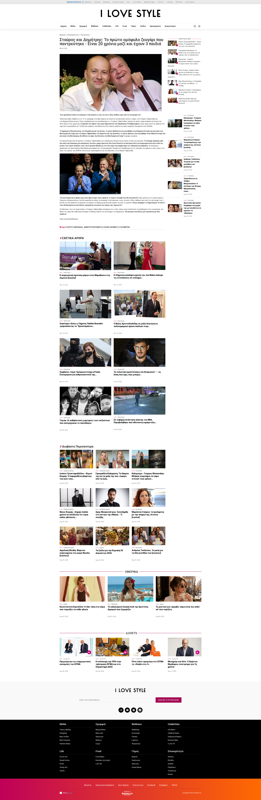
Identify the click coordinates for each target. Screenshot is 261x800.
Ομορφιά (83, 26)
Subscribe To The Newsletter (168, 700)
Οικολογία (85, 35)
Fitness (134, 737)
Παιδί (62, 764)
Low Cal (99, 764)
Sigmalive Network (74, 2)
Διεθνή (170, 764)
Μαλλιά (99, 740)
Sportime (106, 2)
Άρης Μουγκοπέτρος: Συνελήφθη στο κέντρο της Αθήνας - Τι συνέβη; (112, 514)
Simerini (97, 2)
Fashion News (65, 744)
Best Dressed (65, 740)
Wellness (94, 26)
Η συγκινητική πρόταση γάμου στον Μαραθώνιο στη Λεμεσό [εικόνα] (85, 276)
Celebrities (106, 26)
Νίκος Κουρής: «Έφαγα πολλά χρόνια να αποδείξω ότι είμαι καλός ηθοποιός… (74, 514)
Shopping (63, 733)
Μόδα (72, 26)
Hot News (139, 471)
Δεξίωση (135, 764)
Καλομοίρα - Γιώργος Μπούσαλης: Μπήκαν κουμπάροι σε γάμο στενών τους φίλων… (148, 476)
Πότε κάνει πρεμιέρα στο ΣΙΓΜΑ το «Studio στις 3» (147, 662)
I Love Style (136, 2)
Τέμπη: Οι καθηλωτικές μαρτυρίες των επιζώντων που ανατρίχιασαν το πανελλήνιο (85, 421)
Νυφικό (135, 757)
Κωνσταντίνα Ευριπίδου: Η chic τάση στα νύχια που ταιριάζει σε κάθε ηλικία (82, 608)
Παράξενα (172, 767)
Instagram (163, 785)
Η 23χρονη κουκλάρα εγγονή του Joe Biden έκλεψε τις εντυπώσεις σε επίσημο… (138, 276)
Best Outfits (64, 737)
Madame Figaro (149, 2)
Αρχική (63, 26)
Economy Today (118, 2)
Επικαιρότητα (73, 35)
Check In (161, 2)
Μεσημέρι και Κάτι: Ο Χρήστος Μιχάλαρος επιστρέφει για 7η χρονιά (183, 664)
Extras (170, 774)
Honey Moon (136, 767)
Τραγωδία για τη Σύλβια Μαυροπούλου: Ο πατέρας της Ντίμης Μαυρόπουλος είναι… (192, 184)
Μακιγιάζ (114, 604)
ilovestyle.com (197, 793)
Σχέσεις (135, 740)
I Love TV (67, 659)
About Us (87, 785)
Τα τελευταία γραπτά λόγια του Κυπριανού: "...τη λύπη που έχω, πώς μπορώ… (137, 373)
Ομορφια (131, 571)
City (128, 2)
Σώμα (65, 604)
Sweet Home (64, 760)
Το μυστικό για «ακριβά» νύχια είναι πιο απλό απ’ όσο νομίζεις (178, 608)
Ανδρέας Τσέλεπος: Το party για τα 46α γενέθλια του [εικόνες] (147, 551)
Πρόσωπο (99, 737)
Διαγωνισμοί (170, 26)
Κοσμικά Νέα (173, 740)
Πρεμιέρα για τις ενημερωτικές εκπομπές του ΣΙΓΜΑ (75, 662)
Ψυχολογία (136, 744)
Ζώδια (143, 26)
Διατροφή (136, 733)
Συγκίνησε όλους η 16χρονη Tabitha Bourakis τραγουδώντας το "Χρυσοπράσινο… (81, 324)
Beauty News (101, 730)
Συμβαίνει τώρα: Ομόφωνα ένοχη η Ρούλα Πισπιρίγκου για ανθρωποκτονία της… (80, 373)
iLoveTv (131, 633)
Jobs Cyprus (189, 2)
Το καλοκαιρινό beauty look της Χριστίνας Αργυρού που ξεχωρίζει (128, 608)
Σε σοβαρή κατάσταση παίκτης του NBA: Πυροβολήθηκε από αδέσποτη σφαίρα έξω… (135, 421)
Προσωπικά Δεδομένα (105, 785)
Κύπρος (171, 757)
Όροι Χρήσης (123, 785)
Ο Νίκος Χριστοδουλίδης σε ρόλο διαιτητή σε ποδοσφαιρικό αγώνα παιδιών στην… (136, 325)
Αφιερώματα (155, 26)
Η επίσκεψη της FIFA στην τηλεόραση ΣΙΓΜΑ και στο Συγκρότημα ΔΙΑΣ (108, 664)
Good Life (63, 757)
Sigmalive (88, 2)
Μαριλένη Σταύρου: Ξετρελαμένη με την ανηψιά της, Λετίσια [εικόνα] (148, 514)
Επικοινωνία (138, 785)
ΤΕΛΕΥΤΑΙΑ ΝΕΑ (184, 39)
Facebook (151, 785)
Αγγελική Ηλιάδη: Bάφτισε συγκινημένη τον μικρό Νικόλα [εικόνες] (75, 553)
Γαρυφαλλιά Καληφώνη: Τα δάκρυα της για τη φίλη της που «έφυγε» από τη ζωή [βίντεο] (189, 53)
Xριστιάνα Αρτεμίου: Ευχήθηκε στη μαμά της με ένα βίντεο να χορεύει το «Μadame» (192, 208)
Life (116, 26)
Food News (100, 757)
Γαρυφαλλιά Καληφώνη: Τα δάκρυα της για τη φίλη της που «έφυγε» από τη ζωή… (112, 476)
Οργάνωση (136, 760)
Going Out (63, 767)
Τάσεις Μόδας (65, 730)
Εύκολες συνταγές (103, 760)
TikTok (174, 785)
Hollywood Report (174, 737)
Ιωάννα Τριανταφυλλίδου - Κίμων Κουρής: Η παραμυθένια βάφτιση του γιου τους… (76, 476)
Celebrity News (69, 471)
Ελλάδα (171, 760)
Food (125, 26)
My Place (179, 2)
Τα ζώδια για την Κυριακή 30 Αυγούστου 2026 (109, 551)
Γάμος (133, 26)
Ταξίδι (62, 771)
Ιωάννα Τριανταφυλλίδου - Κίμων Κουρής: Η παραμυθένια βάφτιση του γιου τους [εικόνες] (190, 44)
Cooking (170, 2)
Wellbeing (135, 730)
